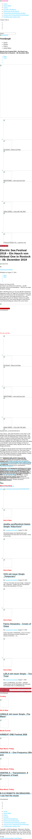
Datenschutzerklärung (10, 819)
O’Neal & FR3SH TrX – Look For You (14, 242)
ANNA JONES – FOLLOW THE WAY (14, 211)
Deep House (16, 461)
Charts (5, 7)
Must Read (25, 463)
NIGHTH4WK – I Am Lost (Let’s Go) (14, 180)
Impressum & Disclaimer (11, 11)
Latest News (7, 6)
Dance (10, 461)
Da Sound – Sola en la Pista (12, 149)
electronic (15, 463)
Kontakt (5, 817)
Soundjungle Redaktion (6, 269)
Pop (30, 463)
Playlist (5, 44)
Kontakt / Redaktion (9, 9)
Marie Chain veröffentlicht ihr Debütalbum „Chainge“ (15, 691)
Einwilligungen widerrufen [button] (11, 17)
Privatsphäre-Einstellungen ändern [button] (14, 13)
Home (5, 4)
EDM (21, 461)
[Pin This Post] (17, 61)
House (20, 463)
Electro (10, 463)
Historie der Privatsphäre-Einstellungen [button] (16, 15)
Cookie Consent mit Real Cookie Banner (11, 838)
